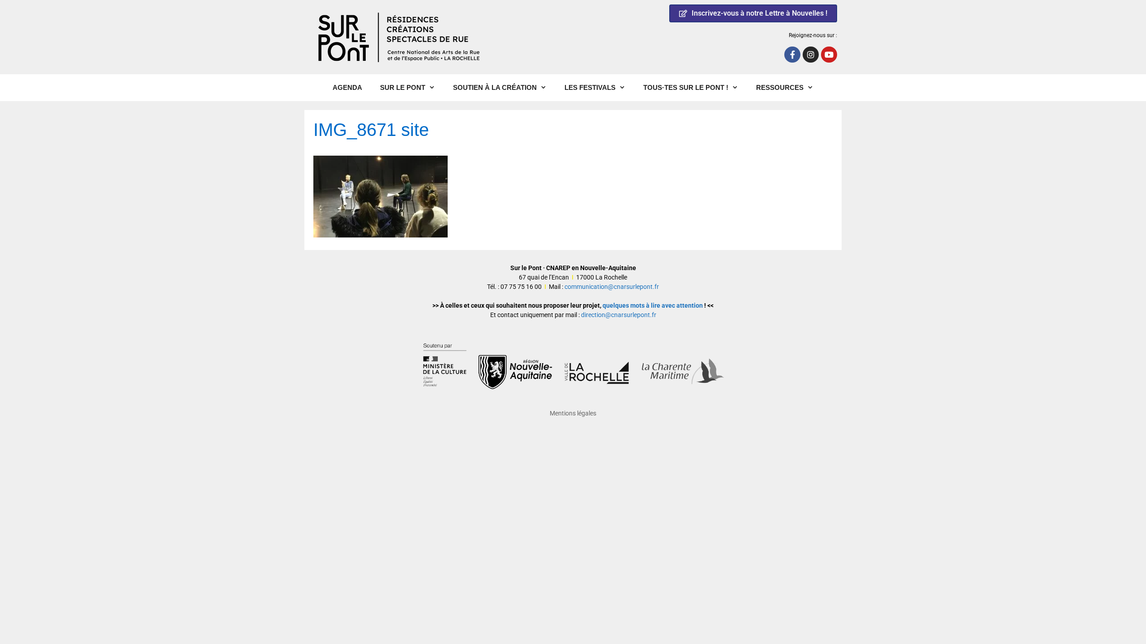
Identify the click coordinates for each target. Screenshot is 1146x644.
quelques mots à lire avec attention (653, 305)
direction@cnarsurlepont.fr (618, 314)
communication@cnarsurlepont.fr (611, 286)
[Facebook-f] (792, 55)
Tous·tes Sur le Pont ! (685, 87)
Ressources (780, 87)
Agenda (347, 87)
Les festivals (590, 87)
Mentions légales (573, 413)
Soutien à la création (495, 87)
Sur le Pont (402, 87)
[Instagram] (811, 55)
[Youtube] (829, 55)
